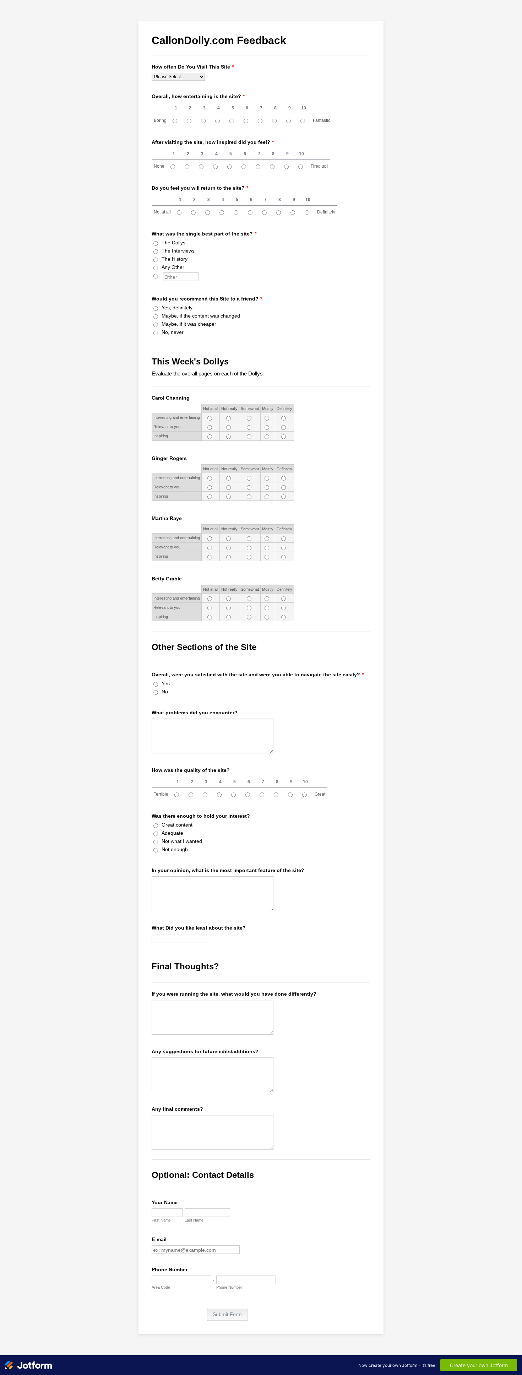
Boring (160, 120)
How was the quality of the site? (191, 770)
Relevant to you (166, 426)
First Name (161, 1220)
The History (174, 259)
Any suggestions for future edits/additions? (205, 1051)
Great (320, 794)
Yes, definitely (177, 307)
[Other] (162, 275)
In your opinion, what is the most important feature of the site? (228, 870)
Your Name (165, 1202)
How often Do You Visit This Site (193, 67)
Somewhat (250, 408)
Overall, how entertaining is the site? (198, 96)
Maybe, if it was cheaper (189, 324)
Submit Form (227, 1314)
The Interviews (178, 251)
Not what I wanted (182, 841)
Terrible (161, 794)
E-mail (159, 1239)
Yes (166, 683)
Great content (177, 825)
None (159, 166)
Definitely (326, 212)
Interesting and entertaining (176, 417)
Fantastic (321, 120)
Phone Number (169, 1269)
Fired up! (319, 166)
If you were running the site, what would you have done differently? (234, 994)
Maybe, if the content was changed (201, 316)
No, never (173, 332)
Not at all (162, 212)
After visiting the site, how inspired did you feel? (213, 142)
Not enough (175, 849)
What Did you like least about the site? (199, 928)
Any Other (173, 267)
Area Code (161, 1287)
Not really (229, 408)
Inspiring (160, 436)
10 (303, 107)
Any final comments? (177, 1109)
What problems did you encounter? (195, 712)
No (165, 691)
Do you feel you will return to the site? (200, 188)
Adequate (172, 833)
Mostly (267, 408)
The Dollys (173, 242)
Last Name (194, 1220)
